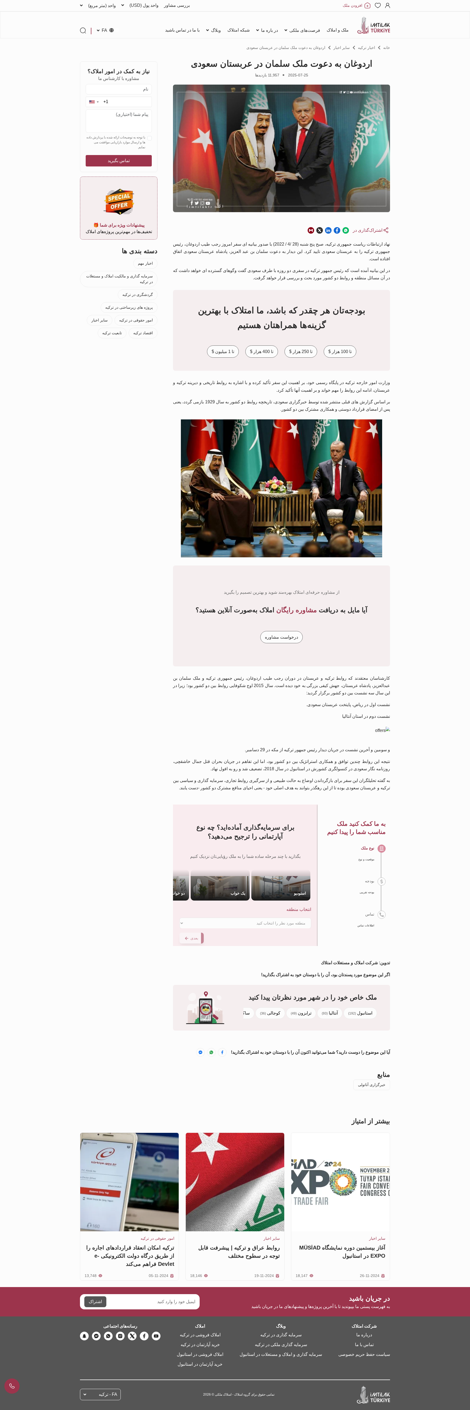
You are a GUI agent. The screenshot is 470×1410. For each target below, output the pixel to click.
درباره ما (364, 1334)
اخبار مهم (145, 263)
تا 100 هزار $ (340, 351)
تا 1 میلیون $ (223, 351)
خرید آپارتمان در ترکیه (200, 1344)
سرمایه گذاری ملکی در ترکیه (281, 1344)
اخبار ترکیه (366, 47)
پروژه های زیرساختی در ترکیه (129, 307)
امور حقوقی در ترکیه (136, 320)
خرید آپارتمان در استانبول (200, 1364)
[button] (93, 101)
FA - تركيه (108, 1394)
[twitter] (132, 1336)
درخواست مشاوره (281, 637)
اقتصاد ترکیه (143, 333)
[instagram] (120, 1336)
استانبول (360, 1013)
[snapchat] (84, 1336)
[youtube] (156, 1336)
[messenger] (96, 1336)
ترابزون (301, 1013)
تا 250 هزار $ (301, 351)
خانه (386, 47)
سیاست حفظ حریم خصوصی (364, 1354)
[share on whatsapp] (345, 230)
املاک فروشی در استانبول (200, 1354)
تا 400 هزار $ (261, 351)
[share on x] (319, 230)
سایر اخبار (341, 47)
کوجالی (270, 1013)
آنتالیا (330, 1013)
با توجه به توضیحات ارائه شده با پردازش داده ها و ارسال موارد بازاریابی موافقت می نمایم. (115, 142)
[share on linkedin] (328, 230)
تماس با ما (364, 1344)
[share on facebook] (337, 230)
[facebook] (144, 1336)
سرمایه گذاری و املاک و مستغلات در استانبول (281, 1354)
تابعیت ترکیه (112, 333)
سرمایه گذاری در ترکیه (281, 1334)
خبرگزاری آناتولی (371, 1085)
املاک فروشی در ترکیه (200, 1334)
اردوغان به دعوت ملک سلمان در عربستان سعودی (285, 47)
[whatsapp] (108, 1336)
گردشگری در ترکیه (137, 294)
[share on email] (311, 230)
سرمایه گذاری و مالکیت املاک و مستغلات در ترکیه (119, 279)
